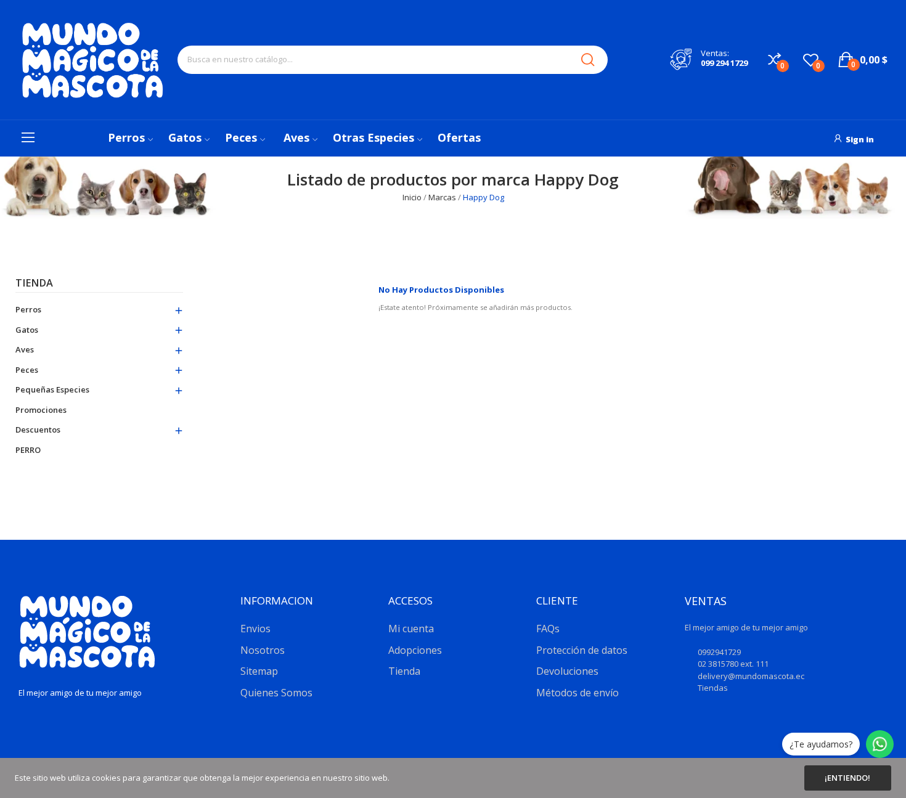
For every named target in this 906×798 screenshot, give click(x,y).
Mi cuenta (411, 628)
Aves (24, 349)
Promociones (41, 409)
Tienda (34, 284)
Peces (26, 369)
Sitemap (259, 671)
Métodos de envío (577, 692)
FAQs (548, 628)
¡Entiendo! (847, 777)
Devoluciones (567, 671)
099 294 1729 (724, 63)
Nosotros (262, 650)
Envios (255, 628)
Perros (28, 309)
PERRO (28, 449)
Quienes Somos (276, 692)
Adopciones (415, 650)
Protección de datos (581, 650)
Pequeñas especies (52, 389)
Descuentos (37, 429)
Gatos (26, 329)
